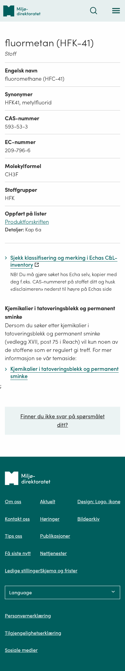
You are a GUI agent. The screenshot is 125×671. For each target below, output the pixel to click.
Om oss (13, 501)
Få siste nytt (18, 553)
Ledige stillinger (22, 570)
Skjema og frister (58, 570)
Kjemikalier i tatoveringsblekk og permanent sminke (60, 312)
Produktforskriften (27, 221)
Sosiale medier (21, 650)
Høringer (49, 519)
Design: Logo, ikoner (99, 501)
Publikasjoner (55, 536)
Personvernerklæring (28, 616)
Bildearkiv (88, 519)
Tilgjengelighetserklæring (33, 633)
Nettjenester (53, 553)
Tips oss (13, 536)
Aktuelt (47, 501)
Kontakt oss (17, 519)
